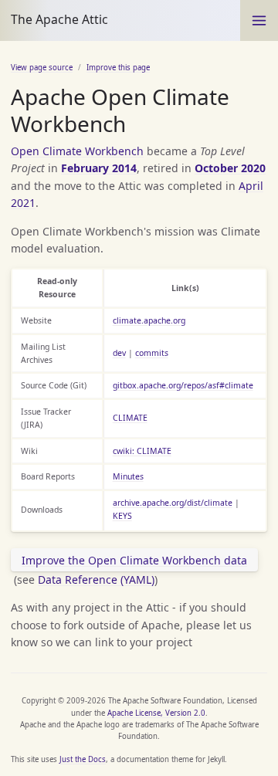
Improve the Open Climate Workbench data (134, 560)
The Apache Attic (59, 19)
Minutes (128, 476)
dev (119, 352)
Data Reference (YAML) (96, 579)
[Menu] (259, 20)
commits (151, 352)
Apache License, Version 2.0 (156, 713)
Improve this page (118, 68)
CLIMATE (130, 417)
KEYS (122, 515)
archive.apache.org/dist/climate (172, 502)
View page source (42, 68)
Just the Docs (82, 759)
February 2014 (99, 168)
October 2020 (230, 168)
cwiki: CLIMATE (142, 451)
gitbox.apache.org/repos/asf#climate (183, 385)
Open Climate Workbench (77, 151)
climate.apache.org (149, 320)
